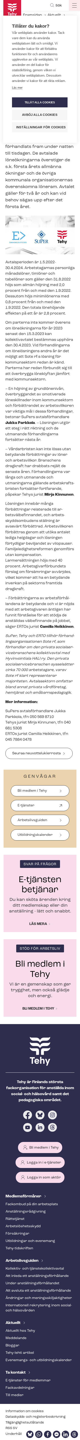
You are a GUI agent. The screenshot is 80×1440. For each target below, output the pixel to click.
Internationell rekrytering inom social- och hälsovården (39, 1308)
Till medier (15, 1395)
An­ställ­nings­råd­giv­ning (26, 1211)
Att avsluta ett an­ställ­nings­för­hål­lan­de (38, 1291)
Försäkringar (17, 1233)
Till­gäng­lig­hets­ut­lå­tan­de (25, 1422)
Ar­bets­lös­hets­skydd (23, 1226)
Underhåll (14, 1434)
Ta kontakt (16, 1373)
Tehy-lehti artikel (20, 1353)
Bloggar (12, 1345)
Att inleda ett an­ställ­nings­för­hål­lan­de (37, 1276)
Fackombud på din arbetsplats (32, 1204)
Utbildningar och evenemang (30, 1241)
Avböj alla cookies (39, 115)
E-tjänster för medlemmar (28, 1380)
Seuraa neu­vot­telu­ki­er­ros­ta (36, 753)
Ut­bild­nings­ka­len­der (35, 835)
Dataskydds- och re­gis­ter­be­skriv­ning (36, 1417)
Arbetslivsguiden (32, 820)
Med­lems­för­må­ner (24, 1197)
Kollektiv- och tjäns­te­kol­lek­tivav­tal (35, 1268)
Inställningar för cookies (41, 127)
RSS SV (11, 1428)
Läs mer (17, 87)
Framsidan (32, 15)
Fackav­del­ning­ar (20, 1388)
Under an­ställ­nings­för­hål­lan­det (32, 1283)
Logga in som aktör (44, 1177)
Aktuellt (54, 15)
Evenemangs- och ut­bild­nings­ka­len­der (39, 1360)
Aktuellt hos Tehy (20, 1331)
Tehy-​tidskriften (19, 1248)
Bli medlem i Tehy (32, 791)
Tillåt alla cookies (40, 102)
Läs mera (38, 924)
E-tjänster (26, 807)
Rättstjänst (15, 1219)
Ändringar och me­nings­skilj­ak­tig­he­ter (39, 1298)
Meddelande (16, 1338)
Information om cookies (25, 1411)
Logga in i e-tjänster (44, 1162)
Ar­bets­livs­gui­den (22, 1261)
